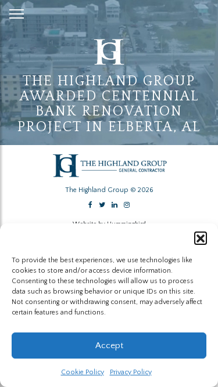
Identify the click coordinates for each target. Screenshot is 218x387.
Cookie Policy (82, 372)
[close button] (16, 12)
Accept (109, 345)
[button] (200, 238)
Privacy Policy (131, 372)
